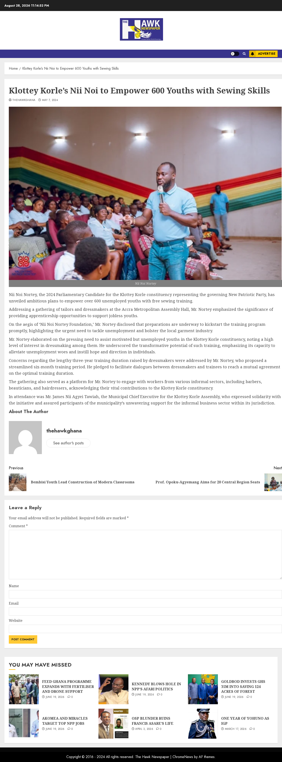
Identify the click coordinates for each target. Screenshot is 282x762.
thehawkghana (23, 100)
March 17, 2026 (236, 729)
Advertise (266, 53)
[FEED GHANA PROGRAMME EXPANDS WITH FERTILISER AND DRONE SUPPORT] (24, 689)
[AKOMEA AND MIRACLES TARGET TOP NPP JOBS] (24, 724)
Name (14, 585)
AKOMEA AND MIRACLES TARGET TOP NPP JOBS (65, 721)
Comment (18, 526)
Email (14, 603)
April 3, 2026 (144, 729)
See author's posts (68, 443)
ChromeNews (183, 756)
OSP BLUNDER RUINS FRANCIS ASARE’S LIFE (152, 721)
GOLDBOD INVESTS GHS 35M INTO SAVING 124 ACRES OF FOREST (243, 686)
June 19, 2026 (55, 697)
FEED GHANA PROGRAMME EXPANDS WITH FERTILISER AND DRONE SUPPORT (68, 686)
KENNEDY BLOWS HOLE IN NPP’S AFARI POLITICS (156, 686)
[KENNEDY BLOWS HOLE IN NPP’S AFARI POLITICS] (113, 689)
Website (15, 620)
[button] (244, 54)
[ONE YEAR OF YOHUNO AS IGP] (203, 724)
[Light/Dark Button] (234, 54)
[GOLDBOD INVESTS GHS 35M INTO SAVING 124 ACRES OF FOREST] (203, 689)
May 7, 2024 (50, 100)
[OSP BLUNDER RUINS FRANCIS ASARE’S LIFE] (113, 724)
